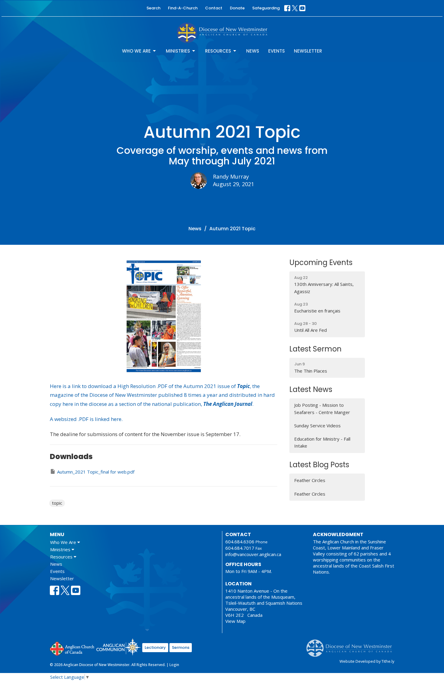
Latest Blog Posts (319, 465)
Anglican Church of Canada (72, 647)
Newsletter (308, 51)
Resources (218, 51)
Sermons (180, 647)
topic (57, 503)
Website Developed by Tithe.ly (366, 661)
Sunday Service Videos (317, 425)
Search (153, 8)
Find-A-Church (183, 8)
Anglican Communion (118, 646)
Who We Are (136, 51)
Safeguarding (266, 8)
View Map (235, 621)
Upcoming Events (320, 262)
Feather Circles (309, 480)
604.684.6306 (239, 542)
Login (174, 664)
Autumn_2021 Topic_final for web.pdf (95, 472)
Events (276, 51)
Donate (237, 8)
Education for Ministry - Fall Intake (322, 442)
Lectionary (155, 647)
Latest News (310, 389)
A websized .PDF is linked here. (86, 419)
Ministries (178, 51)
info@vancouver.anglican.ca (253, 554)
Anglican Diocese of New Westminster (351, 645)
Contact (213, 8)
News (252, 51)
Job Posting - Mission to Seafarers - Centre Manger (322, 408)
